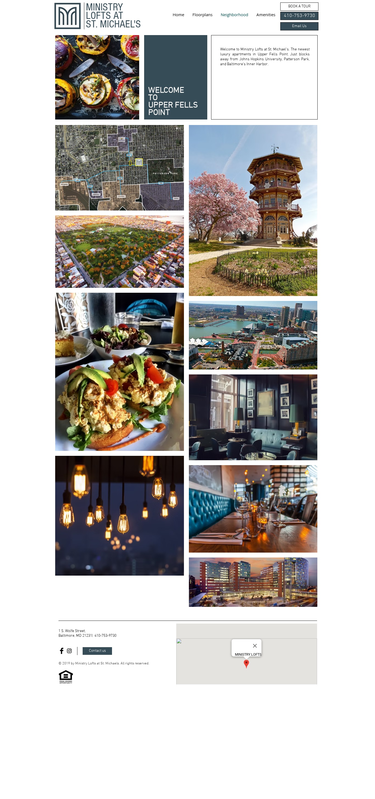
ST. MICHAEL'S (113, 24)
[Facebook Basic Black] (61, 651)
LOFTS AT (104, 16)
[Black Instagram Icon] (69, 651)
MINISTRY (104, 7)
